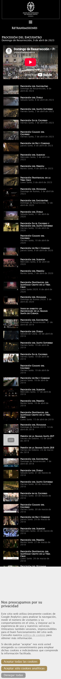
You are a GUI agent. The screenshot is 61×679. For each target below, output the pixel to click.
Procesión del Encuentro (34, 86)
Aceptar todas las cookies (20, 661)
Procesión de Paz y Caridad (35, 143)
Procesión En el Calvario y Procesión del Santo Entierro (36, 224)
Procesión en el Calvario (33, 493)
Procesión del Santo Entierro (36, 109)
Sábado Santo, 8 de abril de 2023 (37, 100)
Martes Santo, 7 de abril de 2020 (36, 273)
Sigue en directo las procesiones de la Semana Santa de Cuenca (34, 311)
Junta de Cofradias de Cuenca (30, 9)
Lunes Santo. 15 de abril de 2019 (37, 419)
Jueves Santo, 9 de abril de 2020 (36, 250)
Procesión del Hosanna (33, 189)
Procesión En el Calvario (33, 120)
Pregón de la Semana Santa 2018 (37, 447)
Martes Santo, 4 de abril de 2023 (36, 168)
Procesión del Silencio (32, 155)
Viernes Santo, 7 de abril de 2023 (37, 111)
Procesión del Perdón (32, 166)
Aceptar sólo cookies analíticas (24, 668)
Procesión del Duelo (31, 97)
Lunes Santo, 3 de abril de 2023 (36, 182)
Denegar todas (13, 675)
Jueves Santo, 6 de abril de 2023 (36, 145)
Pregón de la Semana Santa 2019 (37, 436)
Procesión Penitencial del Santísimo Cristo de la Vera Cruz (35, 284)
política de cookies (34, 635)
